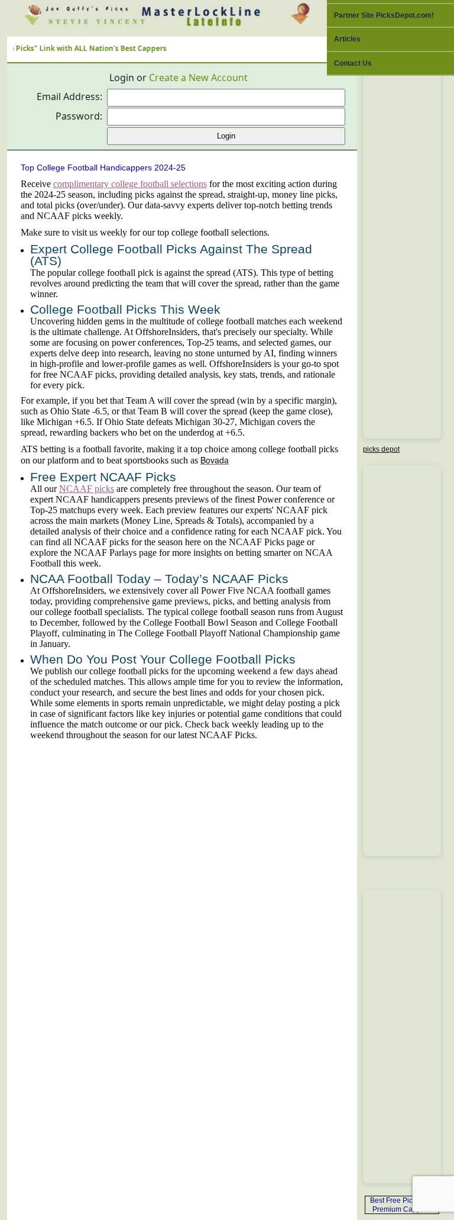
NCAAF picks (86, 489)
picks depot (381, 449)
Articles (347, 39)
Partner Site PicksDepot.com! (384, 15)
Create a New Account (198, 77)
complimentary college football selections (130, 184)
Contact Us (353, 63)
